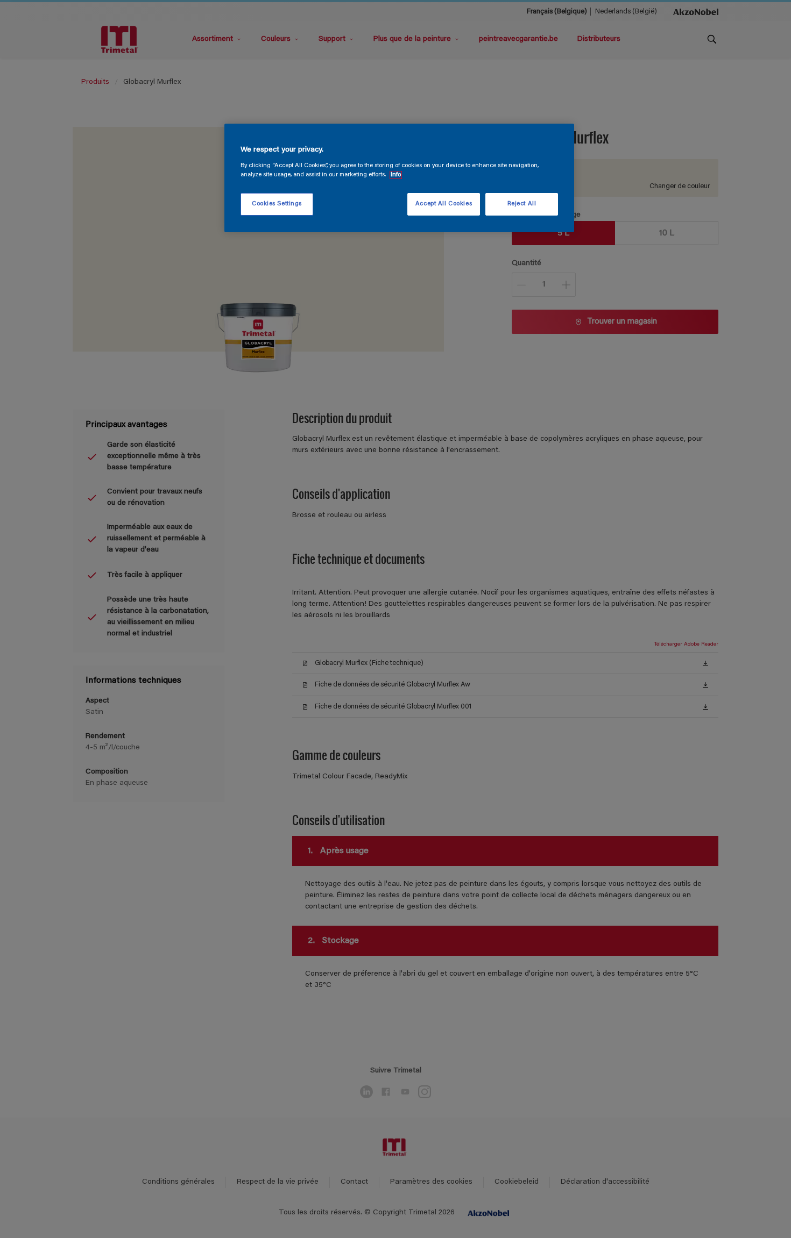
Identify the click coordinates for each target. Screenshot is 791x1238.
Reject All (521, 204)
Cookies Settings (277, 204)
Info (396, 175)
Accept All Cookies (443, 204)
